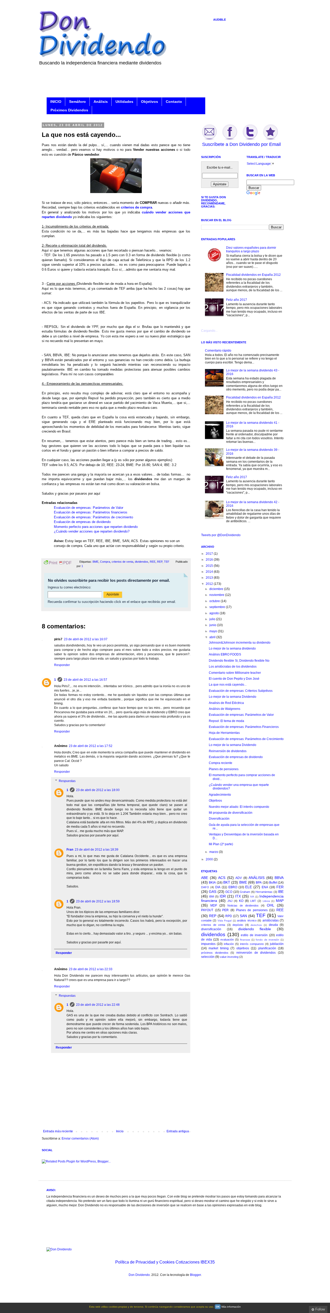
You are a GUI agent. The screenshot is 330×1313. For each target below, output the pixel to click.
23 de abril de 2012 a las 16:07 (86, 639)
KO (241, 901)
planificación (267, 948)
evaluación (227, 939)
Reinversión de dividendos (227, 751)
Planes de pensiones (223, 769)
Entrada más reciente (58, 1131)
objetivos (242, 948)
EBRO (232, 887)
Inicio (119, 1131)
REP (159, 561)
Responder (62, 665)
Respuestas (67, 781)
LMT (253, 900)
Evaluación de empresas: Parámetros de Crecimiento (246, 739)
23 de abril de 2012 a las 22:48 (98, 1005)
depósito (238, 924)
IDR (223, 896)
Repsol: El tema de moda (226, 721)
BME (95, 561)
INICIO (55, 101)
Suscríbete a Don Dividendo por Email (241, 144)
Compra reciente (220, 763)
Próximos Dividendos (69, 110)
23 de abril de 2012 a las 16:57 (85, 680)
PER (225, 910)
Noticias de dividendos (243, 905)
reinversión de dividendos (256, 952)
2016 (210, 559)
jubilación (277, 944)
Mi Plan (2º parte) (221, 844)
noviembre (217, 595)
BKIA (212, 882)
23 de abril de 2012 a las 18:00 (98, 790)
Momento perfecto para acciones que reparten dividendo (96, 527)
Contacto (174, 101)
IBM (211, 896)
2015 (210, 566)
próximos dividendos (214, 952)
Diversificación (219, 818)
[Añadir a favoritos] (270, 139)
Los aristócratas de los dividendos (233, 666)
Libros (266, 901)
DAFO (205, 887)
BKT (226, 882)
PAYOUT (207, 910)
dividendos (141, 561)
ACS (221, 878)
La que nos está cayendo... (227, 684)
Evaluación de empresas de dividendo (82, 522)
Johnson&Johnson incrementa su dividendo (239, 642)
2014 (210, 572)
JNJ (230, 900)
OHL (270, 905)
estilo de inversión (254, 935)
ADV (238, 878)
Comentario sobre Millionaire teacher (235, 673)
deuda (273, 925)
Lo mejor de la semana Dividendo (232, 697)
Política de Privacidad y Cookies (145, 1262)
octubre (215, 601)
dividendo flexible (254, 929)
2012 (210, 584)
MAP (280, 901)
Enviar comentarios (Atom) (80, 1138)
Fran (70, 849)
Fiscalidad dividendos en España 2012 (253, 275)
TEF (166, 561)
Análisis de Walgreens (224, 709)
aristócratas (270, 920)
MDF (213, 905)
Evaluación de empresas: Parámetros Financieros (244, 727)
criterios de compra (136, 207)
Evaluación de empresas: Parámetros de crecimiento (93, 517)
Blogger (195, 1275)
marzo (214, 852)
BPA (259, 882)
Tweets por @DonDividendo (221, 535)
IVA (252, 896)
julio (212, 619)
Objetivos (149, 101)
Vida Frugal (225, 920)
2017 (210, 553)
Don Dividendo (139, 1275)
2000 (210, 859)
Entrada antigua (178, 1131)
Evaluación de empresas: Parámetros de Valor (88, 508)
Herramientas (264, 891)
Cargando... (209, 331)
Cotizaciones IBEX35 (195, 1262)
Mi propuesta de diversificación (230, 813)
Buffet (273, 882)
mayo (213, 631)
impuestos (208, 944)
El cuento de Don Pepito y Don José (234, 678)
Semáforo (77, 101)
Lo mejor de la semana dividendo (232, 648)
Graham (245, 891)
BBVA (279, 878)
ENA (265, 887)
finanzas (245, 939)
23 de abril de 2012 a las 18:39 (96, 849)
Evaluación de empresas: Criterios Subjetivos (241, 691)
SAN (243, 916)
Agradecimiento (220, 794)
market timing (218, 948)
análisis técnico (246, 920)
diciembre (216, 589)
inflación (229, 943)
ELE (248, 887)
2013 (210, 577)
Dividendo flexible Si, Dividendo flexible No (239, 660)
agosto (214, 613)
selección (207, 957)
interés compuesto (252, 943)
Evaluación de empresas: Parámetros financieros (90, 512)
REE (152, 561)
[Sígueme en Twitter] (250, 139)
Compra (105, 561)
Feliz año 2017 (236, 300)
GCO (228, 892)
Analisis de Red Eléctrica (226, 703)
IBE (281, 892)
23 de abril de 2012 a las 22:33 (90, 969)
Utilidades (124, 101)
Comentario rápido (218, 350)
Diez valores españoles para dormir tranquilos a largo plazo (251, 249)
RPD (228, 916)
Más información (231, 1306)
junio (213, 625)
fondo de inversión (267, 939)
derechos (256, 925)
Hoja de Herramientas (224, 733)
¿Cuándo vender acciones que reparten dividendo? (91, 531)
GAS (212, 892)
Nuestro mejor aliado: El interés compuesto (239, 807)
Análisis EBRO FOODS (225, 654)
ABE (204, 878)
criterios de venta (122, 561)
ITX (238, 896)
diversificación (211, 929)
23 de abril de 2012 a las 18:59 (98, 901)
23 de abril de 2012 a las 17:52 (90, 746)
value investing (229, 956)
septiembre (217, 607)
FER (280, 887)
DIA (217, 887)
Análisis (101, 101)
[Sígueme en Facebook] (229, 139)
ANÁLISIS (257, 878)
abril (212, 637)
